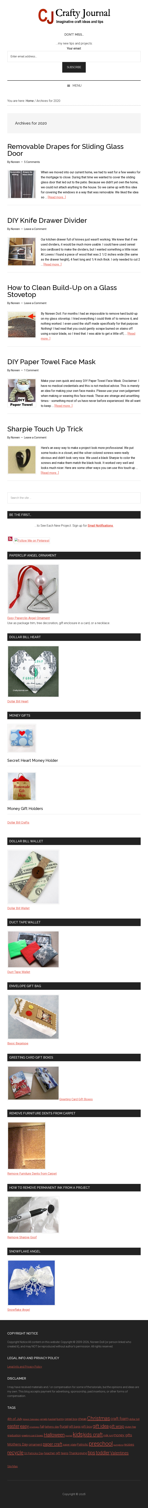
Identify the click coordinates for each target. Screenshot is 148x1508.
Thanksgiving (78, 1453)
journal (68, 1435)
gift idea (100, 1426)
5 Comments (32, 161)
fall (42, 1426)
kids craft (93, 1435)
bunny (60, 1419)
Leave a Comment (35, 229)
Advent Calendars (31, 1419)
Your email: (74, 48)
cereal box (71, 1419)
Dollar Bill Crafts (18, 822)
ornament (35, 1444)
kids (78, 1434)
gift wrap (116, 1426)
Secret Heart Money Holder (32, 760)
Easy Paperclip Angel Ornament (28, 618)
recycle (15, 1452)
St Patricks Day (34, 1453)
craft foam (120, 1419)
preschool (101, 1443)
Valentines (119, 1453)
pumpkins (118, 1444)
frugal (64, 1426)
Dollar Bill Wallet (18, 908)
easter (13, 1426)
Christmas (98, 1418)
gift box (86, 1426)
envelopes (34, 1427)
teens (64, 1453)
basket (52, 1419)
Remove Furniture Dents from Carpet (32, 1173)
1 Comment (31, 370)
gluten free (130, 1426)
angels (44, 1419)
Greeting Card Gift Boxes (76, 1099)
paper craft (52, 1444)
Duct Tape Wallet (18, 972)
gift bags (75, 1426)
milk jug (108, 1435)
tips (91, 1452)
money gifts (123, 1435)
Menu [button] (77, 85)
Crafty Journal (73, 16)
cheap (82, 1419)
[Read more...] (57, 197)
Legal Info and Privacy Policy (24, 1366)
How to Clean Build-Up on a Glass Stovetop (62, 290)
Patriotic (82, 1444)
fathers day (52, 1426)
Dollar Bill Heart (17, 701)
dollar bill (134, 1419)
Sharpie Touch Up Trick (45, 429)
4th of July (14, 1419)
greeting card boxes (32, 1435)
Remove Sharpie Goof (22, 1237)
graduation (14, 1435)
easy (24, 1426)
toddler (103, 1452)
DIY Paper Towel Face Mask (51, 362)
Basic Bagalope (17, 1043)
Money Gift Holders (25, 808)
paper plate (69, 1444)
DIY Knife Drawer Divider (47, 220)
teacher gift (52, 1453)
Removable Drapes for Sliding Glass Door (65, 149)
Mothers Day (17, 1444)
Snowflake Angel (18, 1310)
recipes (129, 1444)
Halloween (54, 1435)
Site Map (12, 1466)
